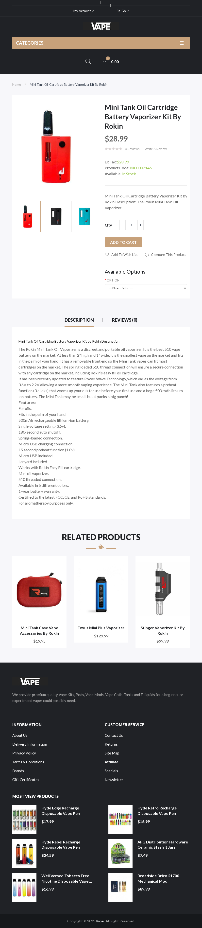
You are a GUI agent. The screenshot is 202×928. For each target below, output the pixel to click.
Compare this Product (168, 254)
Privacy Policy (24, 753)
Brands (18, 771)
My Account (82, 11)
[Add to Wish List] (59, 563)
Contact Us (114, 735)
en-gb (122, 11)
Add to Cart (123, 242)
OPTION (113, 280)
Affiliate (111, 762)
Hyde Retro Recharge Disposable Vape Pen (157, 810)
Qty (108, 225)
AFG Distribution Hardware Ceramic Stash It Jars (162, 845)
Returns (111, 744)
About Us (19, 735)
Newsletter (114, 779)
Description (79, 320)
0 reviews (132, 148)
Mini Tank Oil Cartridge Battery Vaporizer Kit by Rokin (68, 85)
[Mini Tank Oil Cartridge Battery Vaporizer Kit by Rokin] (28, 216)
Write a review (156, 148)
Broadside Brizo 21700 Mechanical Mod (158, 878)
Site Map (112, 753)
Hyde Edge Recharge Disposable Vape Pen (60, 810)
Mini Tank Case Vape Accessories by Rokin (39, 630)
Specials (111, 771)
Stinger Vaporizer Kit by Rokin (163, 630)
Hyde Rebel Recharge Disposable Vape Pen (60, 845)
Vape (100, 921)
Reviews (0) (124, 320)
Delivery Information (29, 744)
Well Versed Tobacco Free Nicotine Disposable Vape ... (66, 878)
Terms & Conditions (28, 762)
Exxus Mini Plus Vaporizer (101, 627)
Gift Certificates (25, 779)
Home (16, 85)
